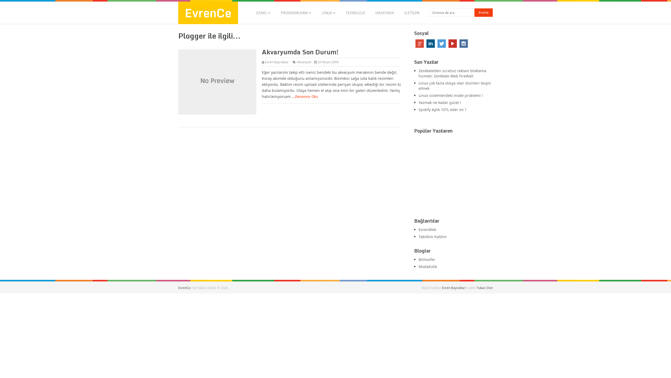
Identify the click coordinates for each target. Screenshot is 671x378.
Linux (327, 12)
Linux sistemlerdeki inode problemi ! (451, 95)
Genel (261, 12)
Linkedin (430, 43)
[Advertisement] (453, 177)
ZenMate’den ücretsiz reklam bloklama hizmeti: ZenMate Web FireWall (452, 73)
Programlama (294, 12)
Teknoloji (355, 12)
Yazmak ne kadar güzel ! (440, 102)
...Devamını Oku (305, 96)
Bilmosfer (427, 259)
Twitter (441, 43)
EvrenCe (208, 12)
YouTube (452, 43)
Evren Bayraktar (277, 62)
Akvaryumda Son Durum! (300, 52)
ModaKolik (428, 266)
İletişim (411, 12)
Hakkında (384, 12)
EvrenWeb (427, 229)
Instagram (463, 43)
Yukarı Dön (485, 288)
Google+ (419, 43)
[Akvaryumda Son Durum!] (217, 81)
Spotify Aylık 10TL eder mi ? (442, 109)
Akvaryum (304, 62)
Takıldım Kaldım (433, 236)
